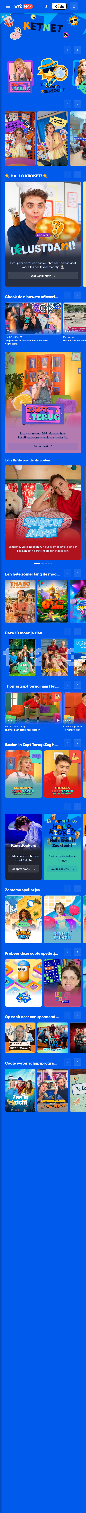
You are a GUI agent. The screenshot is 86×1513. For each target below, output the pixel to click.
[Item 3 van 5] (46, 563)
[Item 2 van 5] (42, 563)
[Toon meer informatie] (59, 306)
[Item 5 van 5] (51, 563)
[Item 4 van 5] (49, 563)
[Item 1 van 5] (37, 563)
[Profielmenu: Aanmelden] (74, 6)
